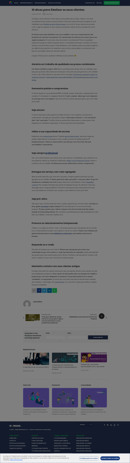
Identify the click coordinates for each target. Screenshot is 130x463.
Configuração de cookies (89, 458)
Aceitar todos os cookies (110, 458)
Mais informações (16, 460)
